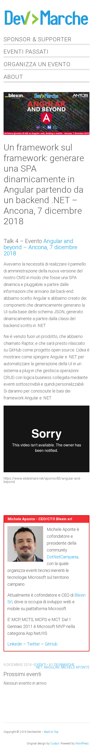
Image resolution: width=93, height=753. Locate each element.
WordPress (82, 743)
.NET (38, 667)
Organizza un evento (37, 64)
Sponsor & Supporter (38, 39)
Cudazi (54, 743)
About (13, 77)
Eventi (40, 665)
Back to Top (51, 732)
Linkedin (14, 643)
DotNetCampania (62, 556)
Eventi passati (26, 51)
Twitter (33, 643)
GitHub (51, 643)
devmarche (64, 665)
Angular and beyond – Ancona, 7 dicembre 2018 (40, 247)
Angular (51, 667)
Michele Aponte (75, 667)
